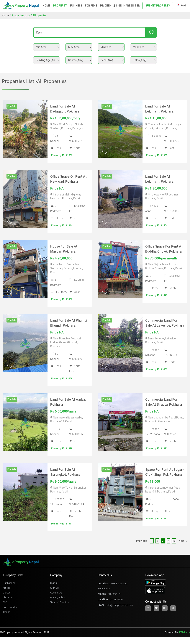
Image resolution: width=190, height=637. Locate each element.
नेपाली (183, 5)
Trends (6, 612)
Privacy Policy (57, 597)
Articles (7, 587)
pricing (105, 5)
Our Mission (9, 583)
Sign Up (54, 587)
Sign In (54, 583)
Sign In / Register (127, 5)
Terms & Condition (59, 602)
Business (76, 5)
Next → (183, 540)
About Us (7, 597)
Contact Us (56, 592)
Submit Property (157, 5)
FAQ (5, 602)
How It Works (10, 607)
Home (46, 5)
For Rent (91, 5)
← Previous (140, 540)
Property (60, 5)
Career (6, 592)
